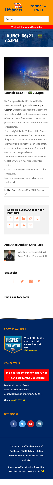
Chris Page (11, 190)
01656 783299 (18, 400)
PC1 (42, 471)
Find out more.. (31, 350)
